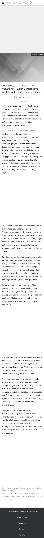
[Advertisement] (22, 29)
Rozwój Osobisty (35, 488)
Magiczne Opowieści (20, 2)
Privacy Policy (22, 517)
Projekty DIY (23, 488)
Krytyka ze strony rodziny (14, 494)
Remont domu (15, 496)
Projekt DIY (6, 496)
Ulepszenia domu (8, 491)
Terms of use (22, 523)
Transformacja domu (28, 496)
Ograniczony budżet (31, 494)
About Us (22, 535)
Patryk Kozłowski (24, 98)
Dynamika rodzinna (37, 54)
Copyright (22, 529)
